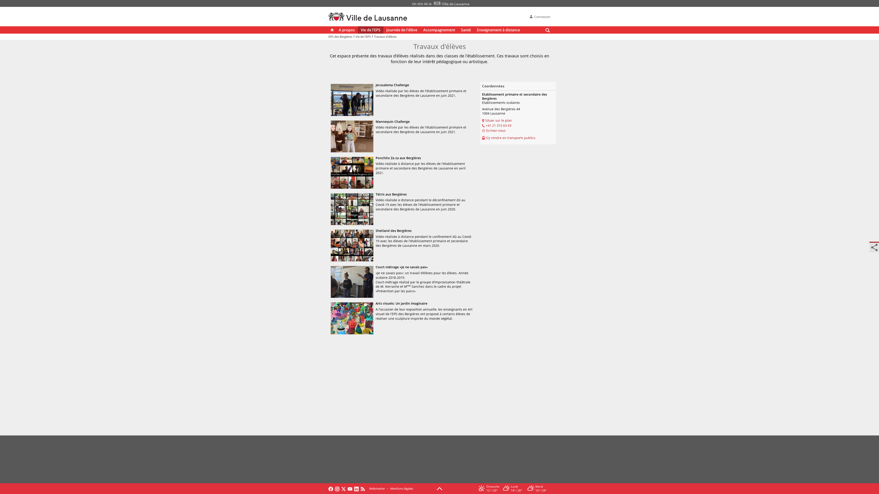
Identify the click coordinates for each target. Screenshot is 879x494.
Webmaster (377, 488)
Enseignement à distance (498, 29)
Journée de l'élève (401, 29)
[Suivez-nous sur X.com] (343, 488)
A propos (347, 29)
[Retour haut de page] (439, 488)
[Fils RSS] (364, 488)
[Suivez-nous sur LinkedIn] (356, 488)
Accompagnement (439, 29)
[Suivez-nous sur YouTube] (350, 488)
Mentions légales (401, 488)
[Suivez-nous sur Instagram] (337, 488)
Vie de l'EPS (370, 29)
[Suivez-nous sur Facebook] (330, 488)
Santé (466, 29)
